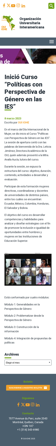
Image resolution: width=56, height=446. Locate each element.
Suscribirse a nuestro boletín (28, 388)
